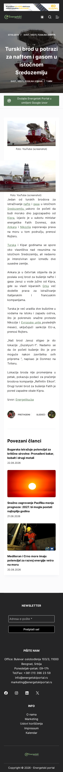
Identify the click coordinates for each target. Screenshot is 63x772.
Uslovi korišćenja (31, 723)
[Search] (49, 17)
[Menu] (57, 17)
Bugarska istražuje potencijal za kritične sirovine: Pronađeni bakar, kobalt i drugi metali (30, 454)
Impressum (31, 728)
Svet (26, 34)
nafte (26, 204)
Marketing (31, 719)
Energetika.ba (25, 399)
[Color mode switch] (42, 17)
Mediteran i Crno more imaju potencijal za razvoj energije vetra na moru (30, 560)
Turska (11, 245)
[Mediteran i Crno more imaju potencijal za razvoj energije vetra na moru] (31, 537)
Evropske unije (31, 322)
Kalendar (31, 732)
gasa (36, 204)
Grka (46, 286)
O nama (31, 714)
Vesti (33, 34)
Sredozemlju (16, 208)
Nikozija (25, 227)
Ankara (12, 227)
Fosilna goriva (46, 34)
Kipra (10, 217)
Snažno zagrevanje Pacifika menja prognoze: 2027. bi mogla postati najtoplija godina (30, 507)
